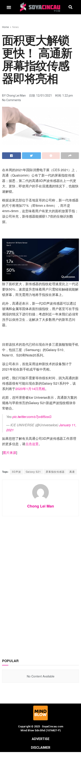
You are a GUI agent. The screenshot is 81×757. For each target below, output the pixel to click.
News (15, 27)
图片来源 (9, 452)
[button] (9, 7)
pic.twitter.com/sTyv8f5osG (31, 416)
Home (5, 27)
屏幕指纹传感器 (55, 471)
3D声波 (16, 471)
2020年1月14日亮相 (30, 388)
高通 (72, 471)
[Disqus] (40, 583)
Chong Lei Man (40, 506)
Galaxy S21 (33, 471)
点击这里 (32, 443)
